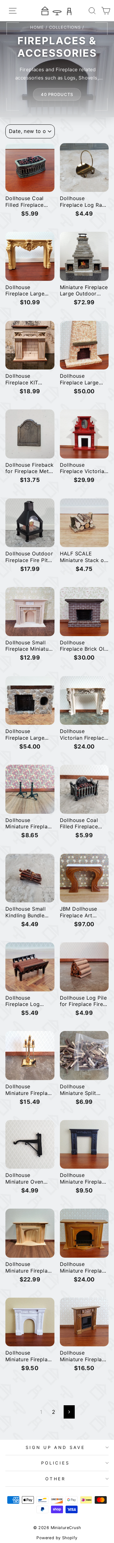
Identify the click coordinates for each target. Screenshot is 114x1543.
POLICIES (55, 1462)
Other (55, 1478)
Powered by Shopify (56, 1537)
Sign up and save (55, 1447)
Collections (65, 27)
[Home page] (57, 10)
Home (37, 27)
